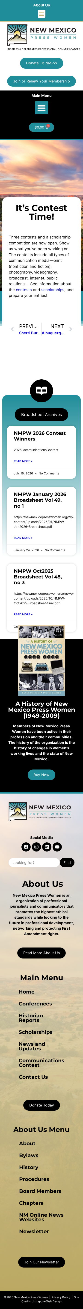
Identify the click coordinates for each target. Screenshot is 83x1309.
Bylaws (29, 1155)
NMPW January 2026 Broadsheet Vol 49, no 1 (40, 500)
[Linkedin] (46, 847)
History (28, 1167)
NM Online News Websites (41, 1217)
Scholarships (36, 1032)
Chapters (31, 1203)
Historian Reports (31, 1018)
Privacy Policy (61, 1297)
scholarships (52, 290)
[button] (41, 14)
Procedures (34, 1179)
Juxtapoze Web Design (47, 1301)
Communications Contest (41, 1062)
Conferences (35, 1004)
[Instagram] (36, 847)
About (27, 1143)
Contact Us (33, 1077)
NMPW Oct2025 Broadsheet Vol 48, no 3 (38, 576)
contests (24, 290)
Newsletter (34, 1231)
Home (27, 992)
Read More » (23, 461)
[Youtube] (57, 847)
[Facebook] (26, 847)
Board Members (40, 1191)
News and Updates (32, 1046)
